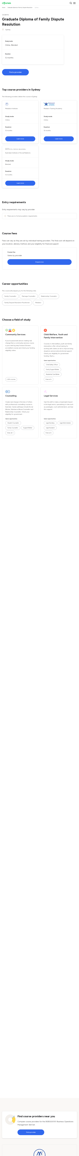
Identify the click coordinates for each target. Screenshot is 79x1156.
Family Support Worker (52, 369)
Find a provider (15, 72)
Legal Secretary (50, 423)
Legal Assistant (50, 428)
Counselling (10, 396)
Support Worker (27, 428)
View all (48, 379)
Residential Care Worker (52, 374)
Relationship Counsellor (49, 296)
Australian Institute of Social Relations (17, 153)
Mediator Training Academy (53, 108)
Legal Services (51, 396)
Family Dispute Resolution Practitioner (17, 303)
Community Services (15, 334)
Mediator (38, 303)
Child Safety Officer (52, 364)
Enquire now (39, 262)
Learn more (20, 139)
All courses (11, 379)
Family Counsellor (10, 296)
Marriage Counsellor (28, 296)
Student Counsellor (13, 423)
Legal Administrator (65, 423)
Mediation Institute (11, 108)
